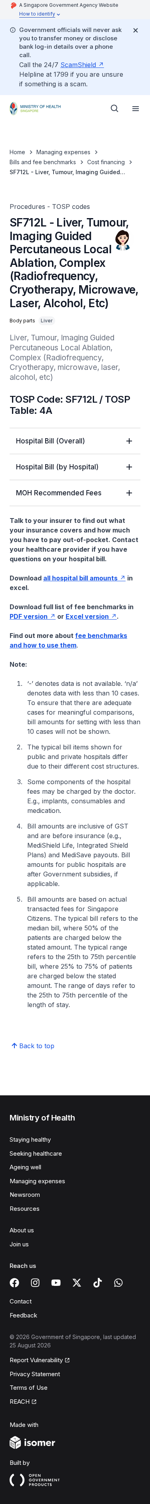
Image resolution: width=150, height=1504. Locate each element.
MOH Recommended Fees (59, 493)
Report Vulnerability (36, 1360)
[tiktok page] (97, 1282)
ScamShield (78, 65)
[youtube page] (56, 1282)
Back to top (36, 1046)
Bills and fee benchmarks (43, 162)
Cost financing (106, 162)
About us (22, 1230)
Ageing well (25, 1167)
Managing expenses (63, 152)
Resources (25, 1208)
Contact (21, 1301)
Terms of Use (29, 1387)
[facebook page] (14, 1282)
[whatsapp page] (118, 1282)
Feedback (23, 1315)
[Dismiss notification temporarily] (135, 30)
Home (17, 152)
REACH (20, 1401)
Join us (19, 1244)
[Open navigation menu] (135, 108)
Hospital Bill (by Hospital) (57, 467)
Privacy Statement (35, 1374)
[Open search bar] (114, 108)
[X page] (77, 1282)
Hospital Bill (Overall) (50, 441)
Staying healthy (30, 1139)
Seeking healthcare (36, 1153)
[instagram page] (35, 1282)
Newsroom (25, 1194)
